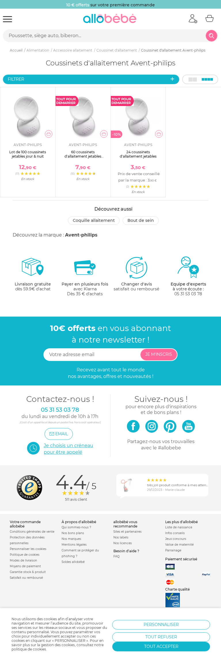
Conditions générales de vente (32, 532)
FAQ (116, 556)
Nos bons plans (73, 533)
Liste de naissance (178, 527)
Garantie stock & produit (28, 572)
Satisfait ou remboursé (26, 578)
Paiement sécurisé (181, 559)
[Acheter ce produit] (48, 134)
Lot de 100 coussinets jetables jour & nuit (27, 154)
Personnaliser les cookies (28, 549)
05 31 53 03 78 (188, 293)
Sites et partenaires (127, 532)
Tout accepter (161, 646)
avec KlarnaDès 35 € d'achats (85, 288)
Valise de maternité (179, 544)
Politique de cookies (24, 555)
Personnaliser (161, 624)
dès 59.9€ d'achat (33, 286)
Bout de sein (140, 220)
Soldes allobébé (73, 562)
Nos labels (120, 537)
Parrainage (173, 550)
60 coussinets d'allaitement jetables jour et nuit (82, 156)
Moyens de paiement (25, 566)
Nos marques (71, 539)
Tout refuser (161, 637)
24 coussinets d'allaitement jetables (138, 154)
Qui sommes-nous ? (76, 527)
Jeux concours (175, 539)
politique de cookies (29, 649)
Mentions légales (74, 544)
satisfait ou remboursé (136, 286)
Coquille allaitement (94, 220)
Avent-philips (81, 235)
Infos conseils (175, 533)
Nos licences (122, 543)
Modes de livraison (23, 560)
